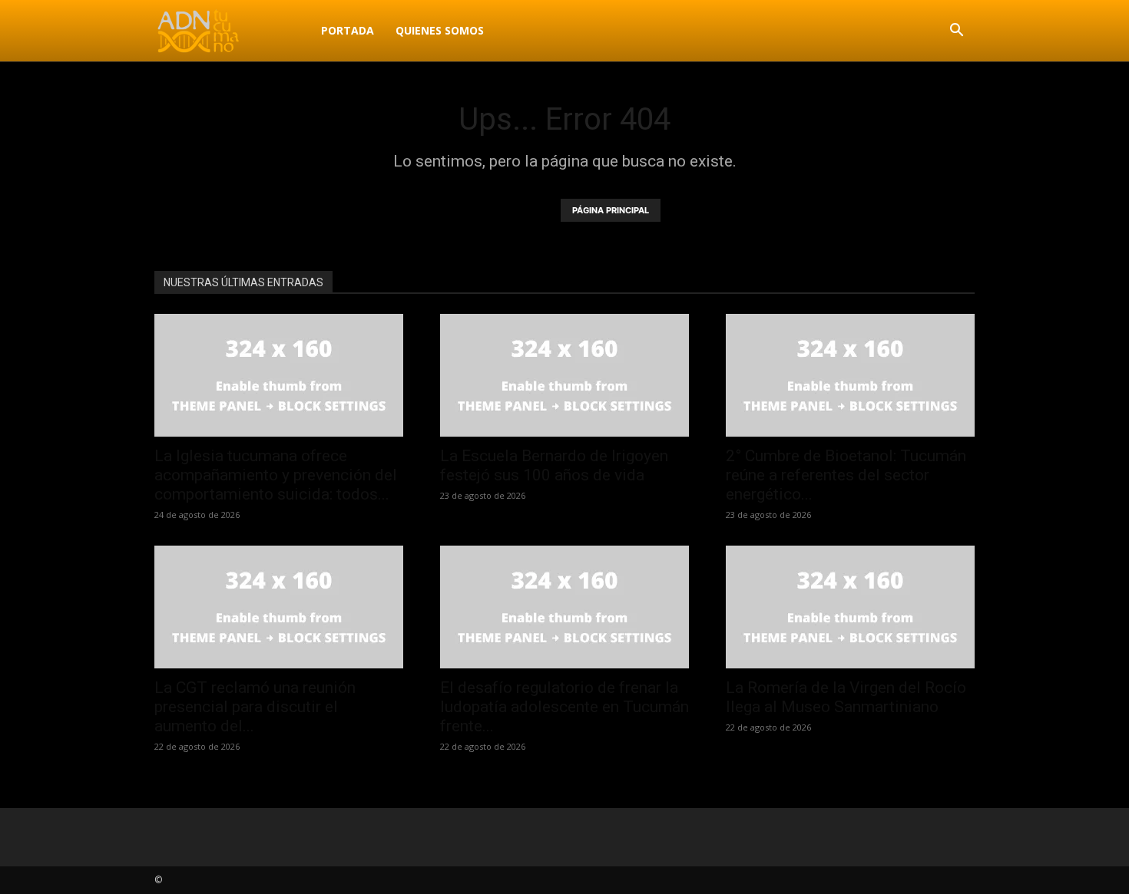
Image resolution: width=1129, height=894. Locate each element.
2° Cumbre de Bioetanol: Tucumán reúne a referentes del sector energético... (846, 475)
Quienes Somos (440, 30)
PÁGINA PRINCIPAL (610, 210)
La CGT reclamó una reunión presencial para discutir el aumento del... (255, 706)
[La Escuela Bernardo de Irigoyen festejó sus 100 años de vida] (564, 375)
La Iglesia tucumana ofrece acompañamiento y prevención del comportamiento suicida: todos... (275, 475)
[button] (956, 32)
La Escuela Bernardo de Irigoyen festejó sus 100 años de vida (554, 465)
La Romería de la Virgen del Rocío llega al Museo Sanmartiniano (846, 697)
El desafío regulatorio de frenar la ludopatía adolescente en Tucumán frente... (564, 706)
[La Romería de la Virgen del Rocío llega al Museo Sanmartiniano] (850, 607)
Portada (347, 30)
